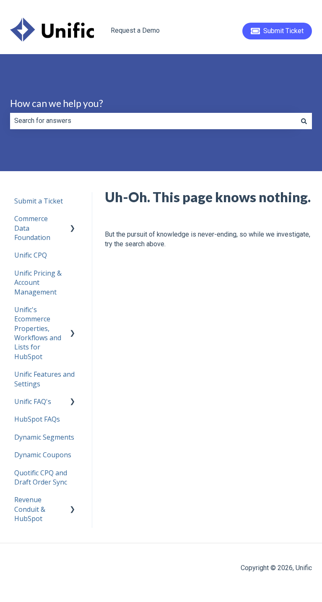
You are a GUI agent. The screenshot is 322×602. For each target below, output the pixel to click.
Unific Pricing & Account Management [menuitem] (38, 282)
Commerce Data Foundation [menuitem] (32, 228)
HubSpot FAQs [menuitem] (37, 419)
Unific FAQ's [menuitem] (32, 401)
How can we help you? (56, 103)
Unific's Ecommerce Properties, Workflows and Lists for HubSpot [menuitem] (37, 333)
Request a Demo (135, 30)
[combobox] (153, 121)
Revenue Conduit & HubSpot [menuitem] (29, 509)
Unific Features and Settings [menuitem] (44, 379)
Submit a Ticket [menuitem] (38, 201)
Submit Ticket (283, 31)
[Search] (304, 121)
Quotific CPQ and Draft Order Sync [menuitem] (40, 477)
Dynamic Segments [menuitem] (44, 437)
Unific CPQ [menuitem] (30, 255)
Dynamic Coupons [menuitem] (42, 454)
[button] (72, 219)
